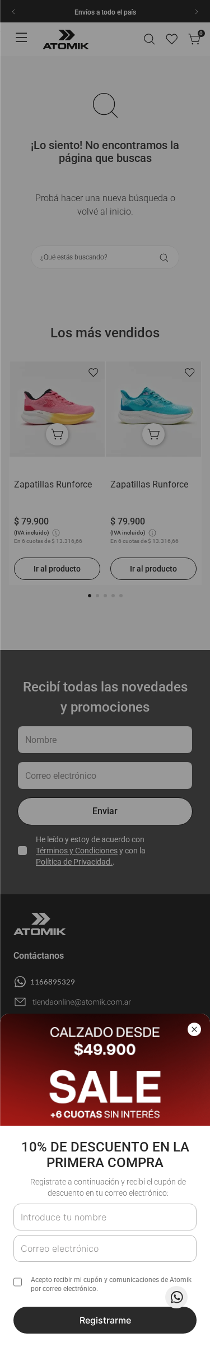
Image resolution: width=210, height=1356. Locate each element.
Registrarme (105, 1320)
